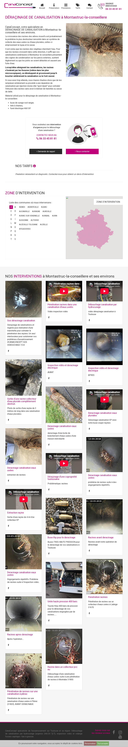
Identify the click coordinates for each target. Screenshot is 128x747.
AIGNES (22, 207)
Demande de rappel (46, 151)
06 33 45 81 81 (48, 138)
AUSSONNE (23, 220)
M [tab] (15, 223)
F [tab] (15, 215)
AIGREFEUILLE (33, 207)
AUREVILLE (47, 211)
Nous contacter (83, 151)
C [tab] (11, 211)
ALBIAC (44, 207)
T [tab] (11, 239)
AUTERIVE (35, 220)
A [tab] (11, 207)
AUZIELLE (44, 225)
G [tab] (11, 219)
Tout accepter (102, 743)
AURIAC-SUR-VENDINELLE (29, 216)
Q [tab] (15, 231)
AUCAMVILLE (24, 211)
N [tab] (11, 227)
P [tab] (11, 231)
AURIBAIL (46, 216)
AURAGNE (36, 211)
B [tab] (15, 207)
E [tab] (11, 215)
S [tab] (15, 235)
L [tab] (11, 223)
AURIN (54, 216)
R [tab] (11, 235)
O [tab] (15, 227)
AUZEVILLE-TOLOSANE (28, 225)
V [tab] (15, 239)
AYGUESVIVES (24, 229)
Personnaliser (90, 743)
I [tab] (15, 219)
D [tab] (15, 211)
